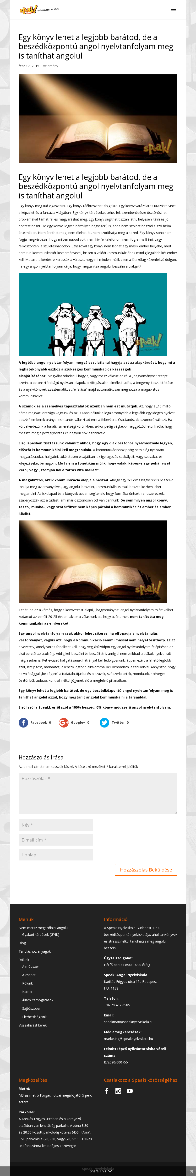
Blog (22, 943)
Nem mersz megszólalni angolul (43, 927)
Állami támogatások (37, 1000)
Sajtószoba (31, 1008)
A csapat (29, 975)
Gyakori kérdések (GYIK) (40, 934)
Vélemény (50, 66)
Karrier (27, 991)
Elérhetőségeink (34, 1017)
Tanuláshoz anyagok (35, 951)
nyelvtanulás (147, 633)
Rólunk (24, 959)
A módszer (30, 966)
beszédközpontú (107, 690)
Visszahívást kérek (33, 1025)
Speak (43, 707)
